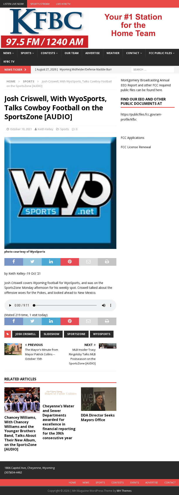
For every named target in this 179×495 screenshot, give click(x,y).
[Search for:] (153, 69)
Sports (26, 53)
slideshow (51, 334)
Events (134, 482)
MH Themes (124, 491)
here (159, 90)
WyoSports (101, 334)
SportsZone (76, 334)
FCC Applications (132, 138)
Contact (132, 53)
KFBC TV (8, 61)
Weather (113, 53)
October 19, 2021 (21, 129)
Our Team (72, 53)
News (7, 53)
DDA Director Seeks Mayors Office (98, 417)
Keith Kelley (45, 129)
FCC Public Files (160, 53)
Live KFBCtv (63, 3)
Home (72, 482)
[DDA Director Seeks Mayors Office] (99, 399)
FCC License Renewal (136, 147)
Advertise (92, 53)
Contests (48, 53)
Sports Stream (40, 3)
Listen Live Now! (13, 3)
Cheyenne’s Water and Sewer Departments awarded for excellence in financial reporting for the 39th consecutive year (59, 422)
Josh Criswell (25, 334)
